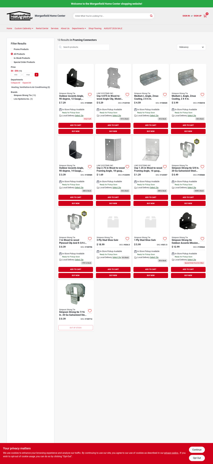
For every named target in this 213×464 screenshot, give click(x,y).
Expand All (27, 83)
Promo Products (21, 49)
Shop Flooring (95, 28)
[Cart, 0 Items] (205, 15)
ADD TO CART (75, 125)
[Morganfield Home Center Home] (20, 15)
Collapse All (15, 83)
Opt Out (197, 458)
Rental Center (42, 28)
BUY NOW (76, 131)
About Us (65, 28)
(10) (25, 95)
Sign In (186, 16)
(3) (23, 99)
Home (9, 28)
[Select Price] (36, 74)
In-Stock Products (22, 58)
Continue (196, 449)
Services (55, 28)
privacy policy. (171, 453)
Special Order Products (24, 62)
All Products (19, 54)
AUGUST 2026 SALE (113, 28)
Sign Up (198, 16)
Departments (78, 28)
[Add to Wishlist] (90, 94)
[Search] (151, 15)
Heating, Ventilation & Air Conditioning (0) (30, 87)
